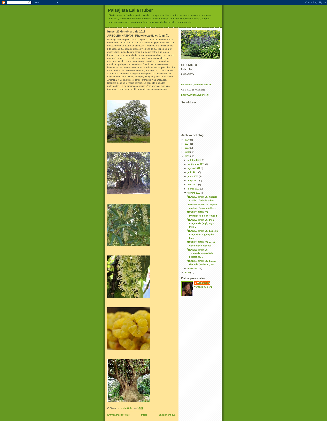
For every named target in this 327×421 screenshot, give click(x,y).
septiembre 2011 (196, 164)
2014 (187, 144)
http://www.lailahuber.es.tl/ (195, 95)
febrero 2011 (194, 193)
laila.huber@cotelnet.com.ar (196, 84)
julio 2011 (193, 172)
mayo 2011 (193, 180)
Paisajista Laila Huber (130, 10)
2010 (187, 272)
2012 (187, 152)
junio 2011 (193, 176)
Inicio (144, 415)
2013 (187, 148)
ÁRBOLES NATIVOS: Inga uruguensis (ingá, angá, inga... (200, 223)
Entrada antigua (167, 415)
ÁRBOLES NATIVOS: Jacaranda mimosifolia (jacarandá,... (200, 253)
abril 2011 (193, 184)
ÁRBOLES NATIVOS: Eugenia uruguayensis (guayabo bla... (202, 234)
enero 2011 (193, 268)
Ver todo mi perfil (203, 287)
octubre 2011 (194, 160)
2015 (187, 139)
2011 (187, 156)
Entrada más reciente (118, 415)
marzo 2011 (194, 188)
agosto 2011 (194, 168)
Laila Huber (204, 283)
